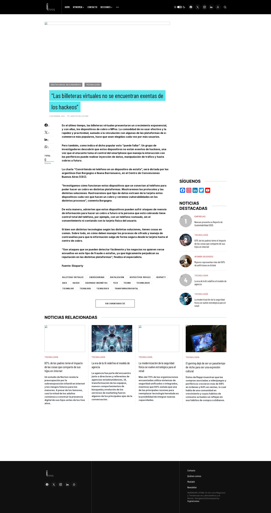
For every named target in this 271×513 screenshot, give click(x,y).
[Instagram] (204, 7)
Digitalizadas (193, 501)
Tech (115, 282)
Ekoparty (161, 277)
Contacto (191, 470)
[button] (179, 7)
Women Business (203, 256)
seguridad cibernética (96, 282)
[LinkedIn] (211, 7)
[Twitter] (197, 7)
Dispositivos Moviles (140, 277)
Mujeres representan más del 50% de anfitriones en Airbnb (209, 264)
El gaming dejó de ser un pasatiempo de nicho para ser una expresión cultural (205, 367)
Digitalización (117, 277)
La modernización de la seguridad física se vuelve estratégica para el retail (210, 302)
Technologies (143, 282)
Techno (127, 282)
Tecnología (93, 84)
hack (64, 282)
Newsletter (192, 487)
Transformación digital (126, 288)
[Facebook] (190, 7)
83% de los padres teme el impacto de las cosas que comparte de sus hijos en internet (210, 243)
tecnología (85, 288)
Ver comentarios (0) (115, 303)
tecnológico (102, 288)
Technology (68, 288)
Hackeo (76, 282)
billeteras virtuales (73, 277)
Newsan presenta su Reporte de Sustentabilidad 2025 (208, 223)
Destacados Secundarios (66, 84)
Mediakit (191, 481)
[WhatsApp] (218, 7)
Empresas (200, 216)
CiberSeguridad (96, 277)
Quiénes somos (194, 475)
